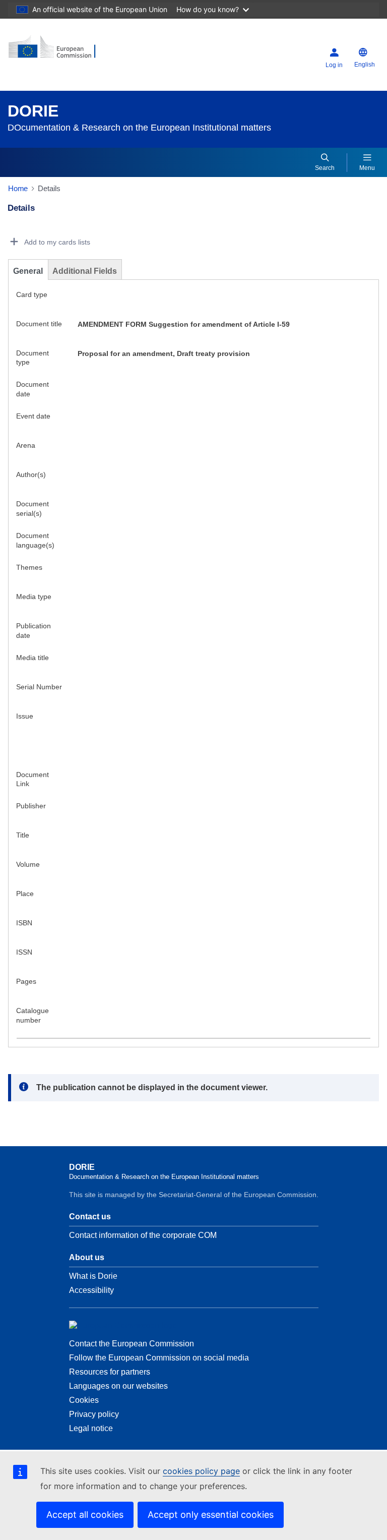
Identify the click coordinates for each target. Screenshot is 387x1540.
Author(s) (31, 474)
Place (25, 894)
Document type (32, 358)
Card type (31, 294)
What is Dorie (93, 1276)
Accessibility (91, 1290)
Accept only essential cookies (211, 1514)
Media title (32, 658)
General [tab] (28, 271)
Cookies (84, 1400)
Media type (33, 597)
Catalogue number (32, 1015)
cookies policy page (201, 1471)
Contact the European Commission (131, 1343)
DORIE (33, 111)
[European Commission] (69, 50)
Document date (32, 389)
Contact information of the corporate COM (143, 1235)
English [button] (364, 64)
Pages (26, 981)
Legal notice (91, 1428)
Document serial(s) (32, 508)
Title (22, 835)
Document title (39, 324)
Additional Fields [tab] (84, 271)
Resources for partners (109, 1372)
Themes (29, 567)
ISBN (24, 923)
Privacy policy (94, 1414)
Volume (28, 864)
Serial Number (39, 687)
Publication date (33, 630)
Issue (24, 716)
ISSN (24, 952)
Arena (25, 445)
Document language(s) (35, 540)
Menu (367, 167)
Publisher (31, 806)
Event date (33, 416)
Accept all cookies (84, 1514)
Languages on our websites (118, 1386)
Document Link (32, 779)
